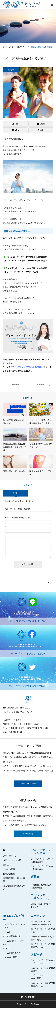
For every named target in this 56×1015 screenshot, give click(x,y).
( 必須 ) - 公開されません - (18, 517)
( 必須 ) (17, 509)
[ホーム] (4, 47)
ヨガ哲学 (10, 70)
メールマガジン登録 (28, 784)
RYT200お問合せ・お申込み (13, 942)
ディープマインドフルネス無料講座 (27, 367)
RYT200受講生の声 (11, 936)
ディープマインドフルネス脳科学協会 (42, 867)
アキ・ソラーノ (10, 856)
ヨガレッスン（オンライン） (41, 897)
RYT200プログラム (14, 917)
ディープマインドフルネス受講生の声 (42, 860)
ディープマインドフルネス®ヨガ (14, 926)
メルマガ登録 (9, 869)
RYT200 (6, 932)
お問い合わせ (28, 834)
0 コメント (15, 493)
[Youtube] (33, 996)
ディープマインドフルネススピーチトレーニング (43, 961)
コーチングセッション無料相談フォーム (43, 945)
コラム (6, 865)
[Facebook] (21, 996)
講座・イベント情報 (12, 860)
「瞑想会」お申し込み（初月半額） (41, 886)
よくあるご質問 (10, 957)
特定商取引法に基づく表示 (14, 879)
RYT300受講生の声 (11, 953)
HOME (4, 850)
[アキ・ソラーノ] (22, 4)
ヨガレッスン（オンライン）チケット (42, 905)
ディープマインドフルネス (41, 851)
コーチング (38, 915)
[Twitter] (25, 996)
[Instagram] (29, 996)
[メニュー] (52, 4)
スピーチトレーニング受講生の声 (43, 969)
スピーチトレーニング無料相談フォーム (43, 984)
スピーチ (36, 954)
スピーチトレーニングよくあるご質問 (43, 976)
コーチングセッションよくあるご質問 (43, 938)
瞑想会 (35, 876)
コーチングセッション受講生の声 (43, 930)
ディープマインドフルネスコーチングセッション (43, 923)
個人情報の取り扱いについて (14, 887)
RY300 (6, 948)
